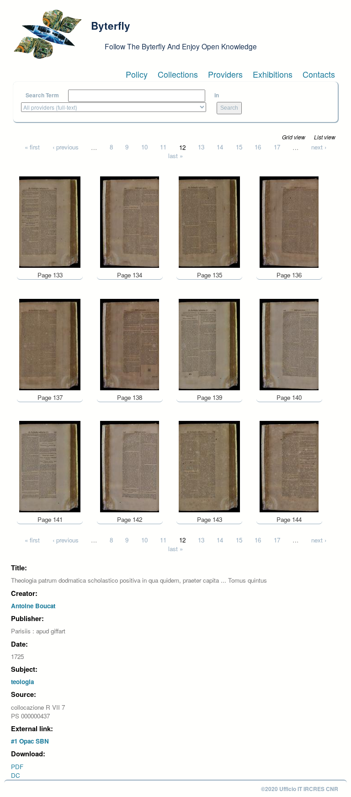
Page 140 (289, 397)
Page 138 (129, 397)
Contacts (319, 74)
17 (277, 147)
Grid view (293, 137)
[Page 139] (209, 343)
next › (318, 147)
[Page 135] (209, 221)
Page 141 (50, 519)
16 (258, 147)
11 (163, 147)
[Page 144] (289, 466)
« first (32, 147)
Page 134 (129, 275)
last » (175, 155)
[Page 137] (50, 343)
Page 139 (209, 397)
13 (201, 147)
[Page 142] (130, 466)
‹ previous (66, 147)
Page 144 (289, 519)
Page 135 (209, 275)
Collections (178, 74)
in (216, 95)
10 (144, 147)
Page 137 (50, 397)
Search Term (42, 95)
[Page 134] (130, 221)
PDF (17, 766)
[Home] (47, 34)
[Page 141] (50, 466)
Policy (137, 74)
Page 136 (289, 275)
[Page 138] (130, 343)
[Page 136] (289, 221)
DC (15, 775)
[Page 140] (289, 343)
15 (239, 147)
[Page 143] (209, 466)
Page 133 (50, 275)
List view (324, 137)
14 (220, 147)
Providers (225, 74)
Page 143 (209, 519)
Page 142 (129, 519)
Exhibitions (272, 74)
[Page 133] (50, 221)
